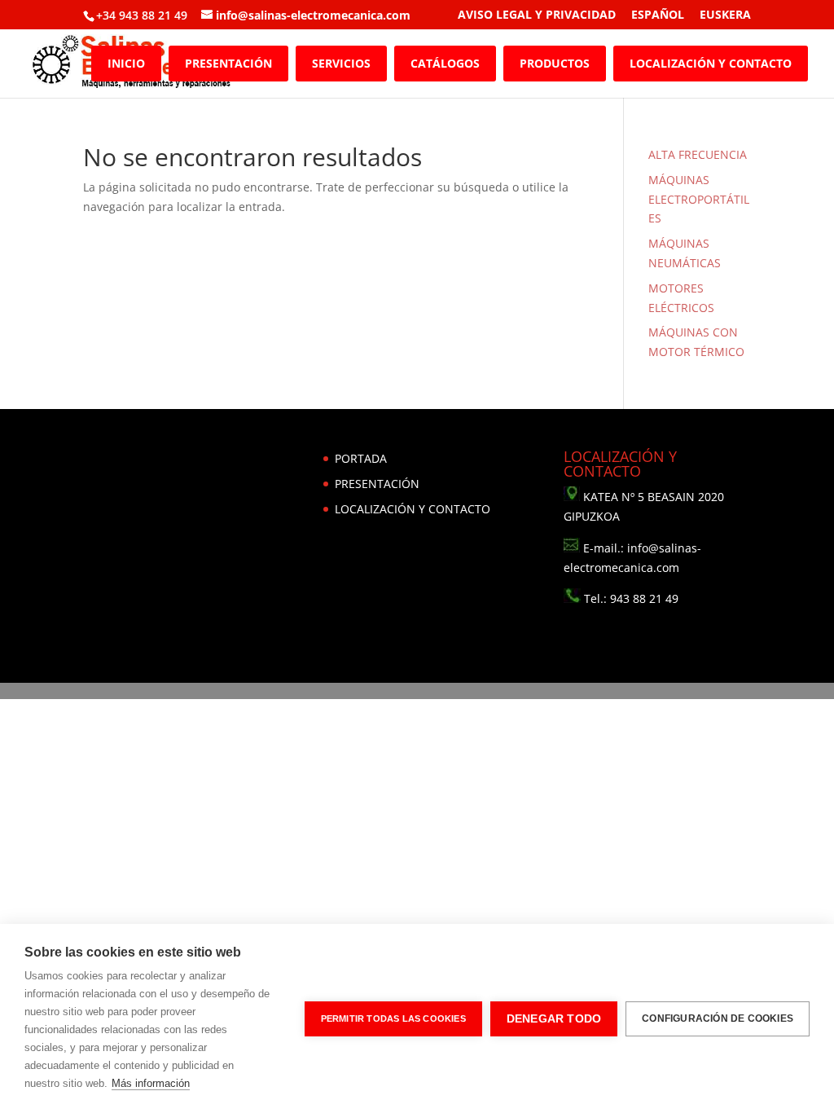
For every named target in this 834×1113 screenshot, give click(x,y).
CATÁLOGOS (445, 63)
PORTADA (361, 458)
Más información (151, 1083)
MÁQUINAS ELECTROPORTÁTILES (698, 199)
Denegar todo (554, 1019)
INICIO (126, 63)
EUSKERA (725, 15)
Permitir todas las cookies (393, 1018)
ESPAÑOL (657, 15)
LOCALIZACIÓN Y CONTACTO (711, 63)
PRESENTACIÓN (228, 63)
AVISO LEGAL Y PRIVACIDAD (537, 15)
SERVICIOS (341, 63)
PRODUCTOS (555, 63)
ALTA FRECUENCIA (697, 154)
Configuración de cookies (717, 1018)
